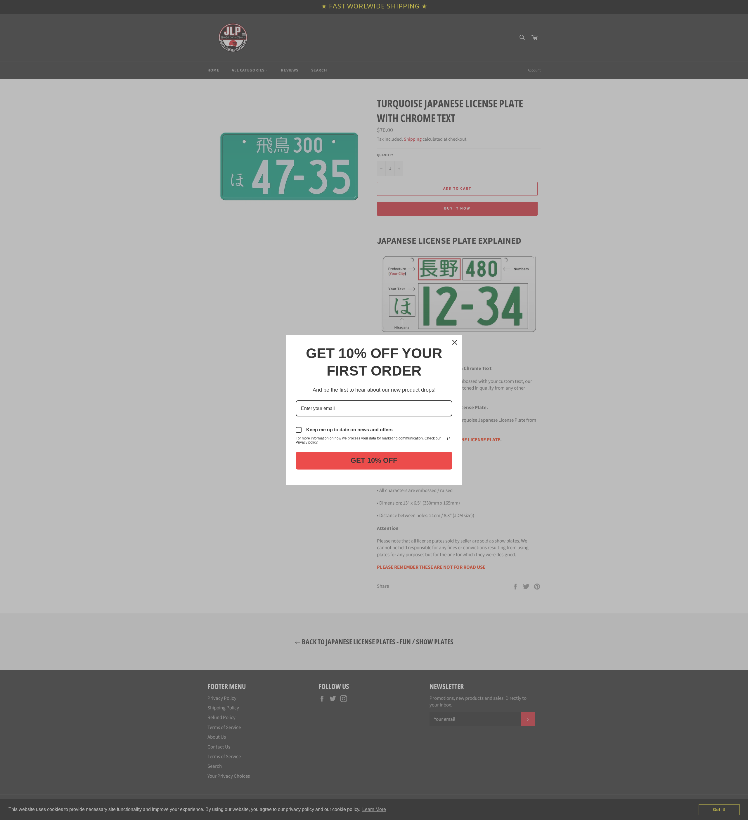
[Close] (455, 342)
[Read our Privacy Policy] (448, 438)
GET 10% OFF (374, 460)
